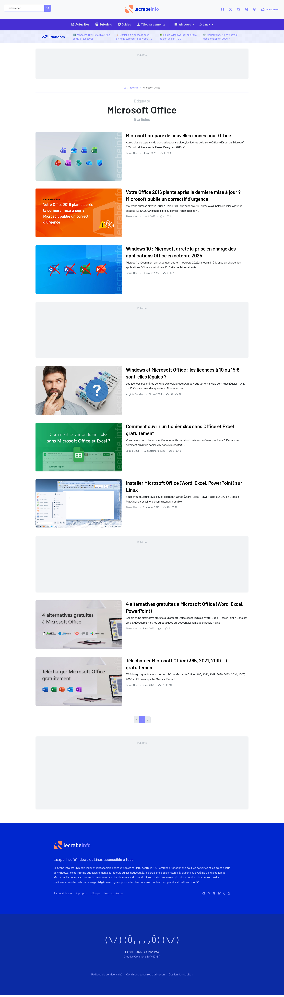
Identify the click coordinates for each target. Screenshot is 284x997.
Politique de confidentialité (106, 974)
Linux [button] (206, 24)
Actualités (82, 24)
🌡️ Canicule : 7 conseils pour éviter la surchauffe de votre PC (134, 36)
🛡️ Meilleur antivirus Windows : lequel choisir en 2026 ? (220, 36)
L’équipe (95, 893)
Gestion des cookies (181, 974)
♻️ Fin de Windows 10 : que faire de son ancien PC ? (178, 36)
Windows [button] (184, 24)
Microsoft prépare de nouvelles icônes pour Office (178, 135)
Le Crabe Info (131, 87)
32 (179, 394)
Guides (126, 24)
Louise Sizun (133, 450)
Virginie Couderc (135, 394)
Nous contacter (113, 893)
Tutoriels (105, 24)
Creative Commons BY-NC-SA (142, 956)
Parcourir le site (63, 893)
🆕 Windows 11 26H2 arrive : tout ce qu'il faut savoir (91, 36)
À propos (81, 893)
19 (175, 507)
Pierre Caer (132, 153)
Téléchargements (153, 24)
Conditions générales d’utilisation (145, 974)
